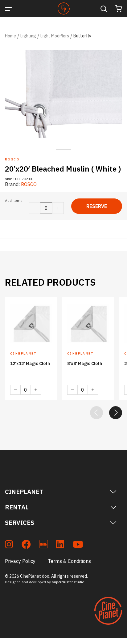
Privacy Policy (20, 561)
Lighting (28, 36)
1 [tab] (63, 150)
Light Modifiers (54, 36)
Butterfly (82, 36)
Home (10, 36)
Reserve (96, 206)
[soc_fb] (26, 545)
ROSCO (29, 184)
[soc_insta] (9, 545)
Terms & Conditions (69, 561)
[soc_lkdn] (60, 545)
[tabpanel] (63, 94)
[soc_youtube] (78, 545)
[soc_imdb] (43, 545)
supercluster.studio (68, 582)
